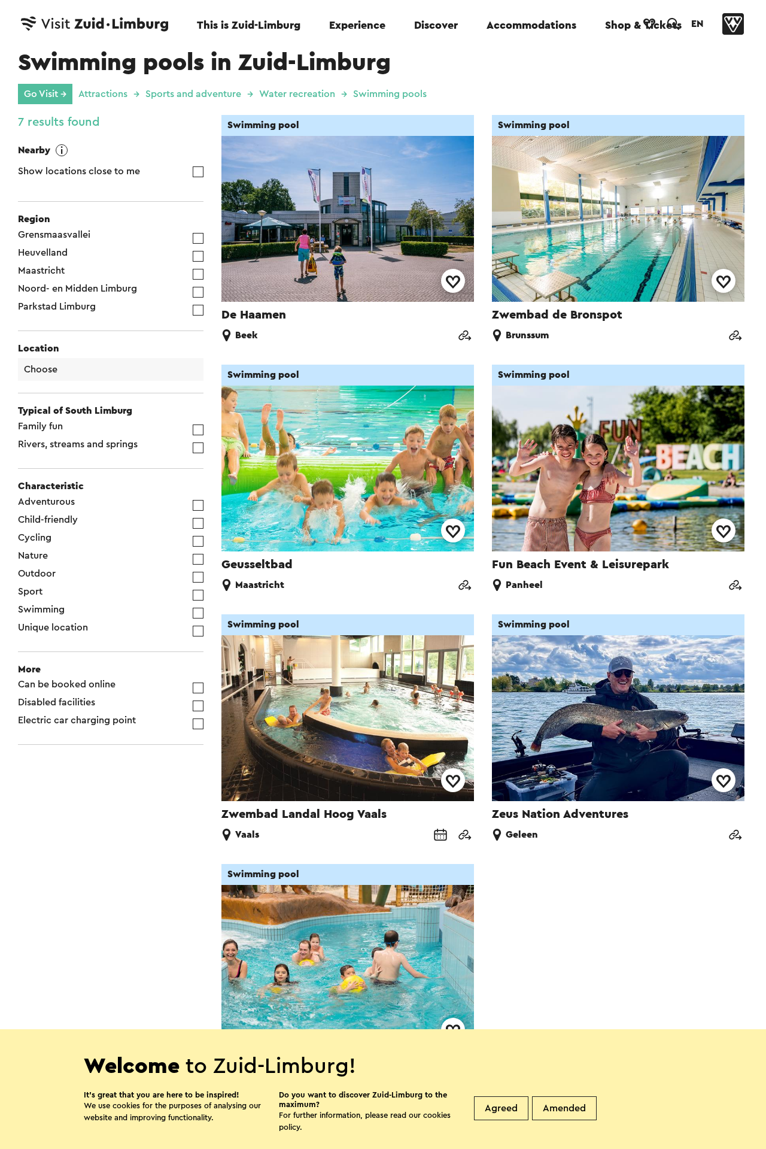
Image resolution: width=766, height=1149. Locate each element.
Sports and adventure (193, 94)
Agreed (501, 1108)
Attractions (102, 94)
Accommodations (531, 25)
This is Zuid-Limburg (248, 25)
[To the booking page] (440, 836)
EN (697, 24)
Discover (436, 25)
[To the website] (464, 337)
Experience (357, 25)
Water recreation (297, 94)
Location (38, 348)
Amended (564, 1108)
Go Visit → (45, 94)
